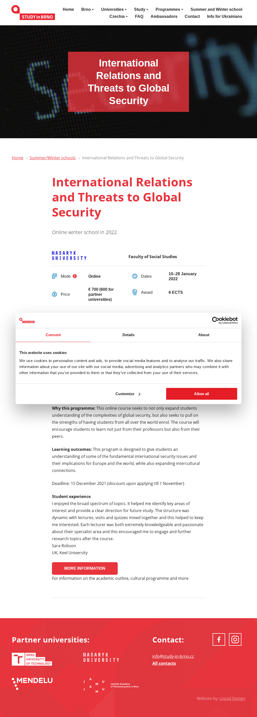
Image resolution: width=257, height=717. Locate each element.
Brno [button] (86, 9)
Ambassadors (164, 16)
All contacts (164, 663)
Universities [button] (112, 9)
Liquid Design (232, 698)
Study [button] (139, 9)
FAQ (139, 16)
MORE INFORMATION (84, 568)
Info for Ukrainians (224, 16)
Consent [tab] (53, 335)
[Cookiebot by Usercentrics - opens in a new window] (216, 320)
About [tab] (203, 335)
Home (68, 9)
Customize (124, 394)
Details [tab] (128, 335)
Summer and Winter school (216, 9)
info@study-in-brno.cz (173, 656)
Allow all (201, 394)
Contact (192, 16)
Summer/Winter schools (53, 158)
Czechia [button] (117, 16)
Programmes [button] (168, 9)
